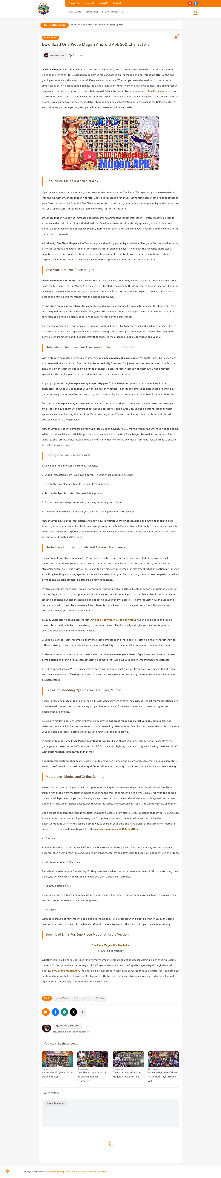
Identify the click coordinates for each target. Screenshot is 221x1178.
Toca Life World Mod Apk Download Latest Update (97, 25)
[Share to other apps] (82, 1012)
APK (70, 12)
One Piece (100, 998)
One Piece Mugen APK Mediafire (110, 945)
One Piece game (157, 91)
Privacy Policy (75, 3)
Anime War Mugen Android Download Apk (57, 1075)
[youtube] (190, 3)
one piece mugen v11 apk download (115, 620)
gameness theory (58, 55)
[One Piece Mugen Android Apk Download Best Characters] (92, 1058)
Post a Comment (55, 1103)
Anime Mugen (50, 38)
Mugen (87, 998)
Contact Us (117, 3)
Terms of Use (91, 3)
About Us (104, 3)
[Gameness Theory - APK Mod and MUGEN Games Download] (43, 8)
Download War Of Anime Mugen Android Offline (127, 1075)
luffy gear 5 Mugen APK (65, 971)
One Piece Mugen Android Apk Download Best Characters (92, 1077)
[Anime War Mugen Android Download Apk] (57, 1058)
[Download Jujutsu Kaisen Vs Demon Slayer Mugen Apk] (163, 1058)
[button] (55, 1012)
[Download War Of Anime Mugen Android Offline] (128, 1058)
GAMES (79, 12)
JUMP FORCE (91, 12)
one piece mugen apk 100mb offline (117, 829)
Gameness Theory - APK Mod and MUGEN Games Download (76, 1172)
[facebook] (196, 3)
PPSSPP (105, 12)
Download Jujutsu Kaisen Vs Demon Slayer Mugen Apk (162, 1077)
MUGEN (115, 12)
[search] (195, 12)
